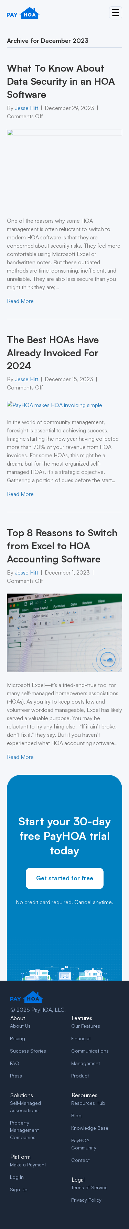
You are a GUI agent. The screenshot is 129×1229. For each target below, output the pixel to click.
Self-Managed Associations (25, 1106)
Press (16, 1076)
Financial (80, 1038)
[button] (115, 12)
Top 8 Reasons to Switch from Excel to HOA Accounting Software (62, 545)
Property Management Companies (24, 1130)
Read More (20, 300)
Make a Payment (28, 1164)
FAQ (14, 1063)
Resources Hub (88, 1103)
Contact (80, 1160)
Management (85, 1063)
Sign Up (19, 1189)
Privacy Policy (86, 1200)
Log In (17, 1177)
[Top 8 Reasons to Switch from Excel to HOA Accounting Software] (64, 632)
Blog (76, 1115)
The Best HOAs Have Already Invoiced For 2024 (53, 352)
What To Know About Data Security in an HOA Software (61, 81)
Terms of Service (89, 1187)
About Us (20, 1026)
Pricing (17, 1038)
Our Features (85, 1026)
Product (80, 1076)
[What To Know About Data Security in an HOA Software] (64, 167)
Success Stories (28, 1051)
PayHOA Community (83, 1143)
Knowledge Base (89, 1128)
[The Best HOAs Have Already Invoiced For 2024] (54, 404)
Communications (90, 1051)
